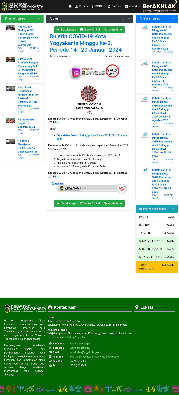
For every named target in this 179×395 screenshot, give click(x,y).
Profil (82, 6)
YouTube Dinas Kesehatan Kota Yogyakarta (94, 356)
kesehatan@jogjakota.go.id (85, 352)
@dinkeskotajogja (80, 343)
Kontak (133, 6)
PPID (99, 6)
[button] (66, 29)
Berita (115, 6)
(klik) (57, 122)
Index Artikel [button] (92, 29)
